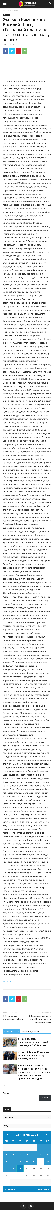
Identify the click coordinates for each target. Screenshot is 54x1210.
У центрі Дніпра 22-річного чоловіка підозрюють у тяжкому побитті (33, 1055)
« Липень (10, 1189)
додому (6, 10)
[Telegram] (31, 1206)
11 (13, 1161)
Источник (8, 981)
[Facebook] (5, 51)
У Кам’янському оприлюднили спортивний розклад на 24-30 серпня (33, 1042)
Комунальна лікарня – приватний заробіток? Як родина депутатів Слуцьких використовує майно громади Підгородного (34, 1072)
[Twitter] (12, 51)
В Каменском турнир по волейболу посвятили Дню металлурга (40, 1019)
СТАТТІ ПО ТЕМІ (11, 1032)
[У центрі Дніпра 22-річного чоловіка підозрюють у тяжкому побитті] (10, 1055)
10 (6, 1161)
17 (6, 1168)
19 (20, 1168)
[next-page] (9, 1085)
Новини (15, 10)
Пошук (6, 1093)
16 (48, 1161)
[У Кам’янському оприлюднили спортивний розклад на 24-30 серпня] (10, 1042)
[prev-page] (4, 1085)
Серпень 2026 (27, 1134)
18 (13, 1168)
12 (20, 1161)
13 (27, 1161)
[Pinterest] (18, 51)
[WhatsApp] (24, 51)
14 (34, 1161)
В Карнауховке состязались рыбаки (13, 1017)
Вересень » (43, 1189)
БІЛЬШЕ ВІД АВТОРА (31, 1032)
